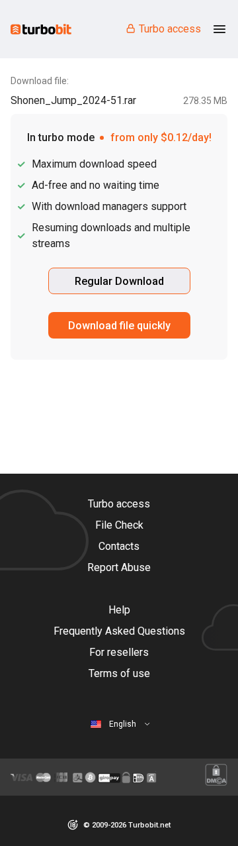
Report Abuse (119, 567)
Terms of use (119, 673)
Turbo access (170, 29)
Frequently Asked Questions (119, 631)
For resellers (119, 652)
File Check (119, 525)
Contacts (119, 546)
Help (119, 610)
